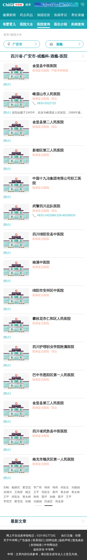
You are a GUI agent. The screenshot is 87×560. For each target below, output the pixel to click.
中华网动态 (51, 545)
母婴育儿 (9, 24)
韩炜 (47, 487)
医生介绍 (60, 24)
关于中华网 (10, 540)
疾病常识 (60, 15)
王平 (36, 492)
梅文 (28, 492)
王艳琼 (18, 492)
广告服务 (25, 540)
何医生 (65, 487)
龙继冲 (7, 492)
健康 (28, 4)
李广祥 (37, 487)
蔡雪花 (27, 487)
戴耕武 (16, 487)
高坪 (55, 492)
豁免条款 (78, 540)
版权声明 (64, 540)
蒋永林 (65, 492)
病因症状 (43, 15)
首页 (6, 34)
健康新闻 (9, 15)
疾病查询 (77, 24)
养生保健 (77, 15)
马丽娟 (75, 487)
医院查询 (43, 24)
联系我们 (38, 540)
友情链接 (36, 545)
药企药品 (26, 15)
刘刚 (6, 487)
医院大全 (26, 24)
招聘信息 (51, 540)
